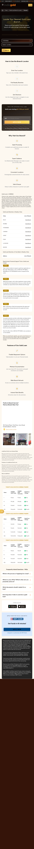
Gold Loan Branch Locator (15, 10)
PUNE (4, 239)
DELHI (4, 219)
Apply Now (17, 122)
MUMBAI (5, 223)
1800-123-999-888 (22, 269)
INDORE (5, 247)
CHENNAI (5, 231)
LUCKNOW (5, 243)
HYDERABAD (6, 227)
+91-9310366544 (13, 271)
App (31, 5)
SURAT (4, 235)
